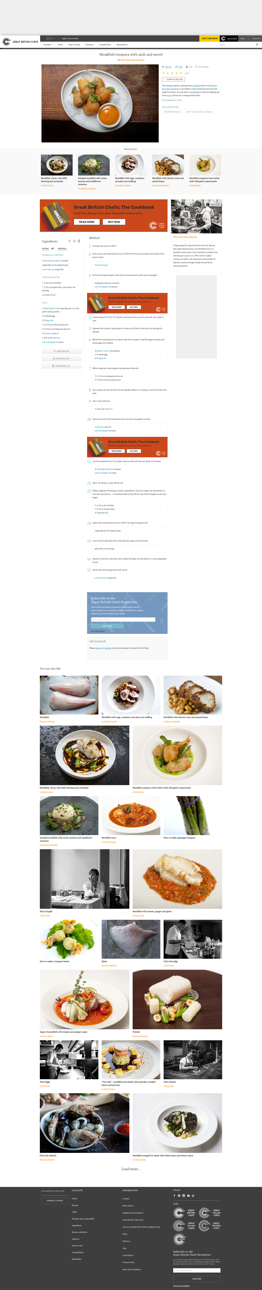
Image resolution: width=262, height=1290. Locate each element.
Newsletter (76, 1259)
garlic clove (103, 351)
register (108, 648)
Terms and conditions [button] (98, 631)
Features (75, 1239)
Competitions (78, 1252)
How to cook (77, 1245)
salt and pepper (49, 342)
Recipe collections (79, 1232)
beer (54, 295)
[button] (48, 45)
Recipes (75, 1205)
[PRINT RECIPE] (74, 241)
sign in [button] (99, 648)
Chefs (74, 1212)
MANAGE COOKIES (55, 1201)
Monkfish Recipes (172, 111)
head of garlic (50, 308)
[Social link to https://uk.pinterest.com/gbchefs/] (179, 1195)
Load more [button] (130, 1169)
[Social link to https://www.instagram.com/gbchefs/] (183, 1195)
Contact (126, 1198)
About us (126, 1241)
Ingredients (76, 1225)
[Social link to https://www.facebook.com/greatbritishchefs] (174, 1195)
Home (74, 1198)
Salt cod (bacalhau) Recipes (199, 111)
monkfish (197, 85)
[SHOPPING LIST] (79, 241)
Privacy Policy (129, 1262)
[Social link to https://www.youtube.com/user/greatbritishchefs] (188, 1195)
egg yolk (49, 320)
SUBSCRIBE (107, 626)
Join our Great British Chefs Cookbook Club (141, 1227)
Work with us (128, 1205)
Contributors (128, 1255)
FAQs (125, 1234)
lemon (48, 333)
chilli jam (56, 337)
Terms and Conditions (132, 1269)
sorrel (169, 95)
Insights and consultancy (133, 1213)
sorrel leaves (48, 269)
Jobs (124, 1248)
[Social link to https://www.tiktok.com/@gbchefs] (193, 1195)
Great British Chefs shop (133, 1220)
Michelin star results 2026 (83, 1219)
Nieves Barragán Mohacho (132, 60)
